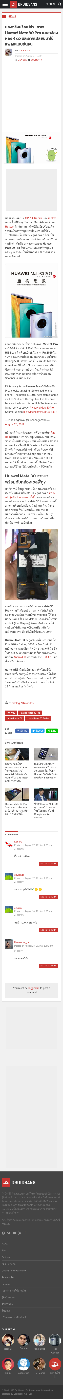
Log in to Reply (48, 864)
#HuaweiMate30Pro (42, 407)
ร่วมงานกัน (7, 1304)
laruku (8, 1372)
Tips (4, 1250)
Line (53, 730)
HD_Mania (39, 1372)
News (12, 16)
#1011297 (19, 882)
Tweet (39, 730)
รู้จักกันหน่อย (8, 1297)
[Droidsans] (23, 4)
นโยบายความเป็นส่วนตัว (15, 1317)
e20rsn (18, 908)
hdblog (16, 703)
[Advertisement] (31, 98)
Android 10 (20, 657)
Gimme (24, 1348)
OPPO (29, 218)
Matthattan (24, 50)
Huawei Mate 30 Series (38, 718)
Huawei (9, 226)
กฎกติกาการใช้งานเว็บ (14, 1290)
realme (52, 218)
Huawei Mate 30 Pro (30, 713)
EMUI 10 (48, 657)
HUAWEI (11, 713)
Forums (6, 1284)
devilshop (19, 874)
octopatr (8, 1348)
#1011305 (19, 915)
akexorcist (23, 1372)
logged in (33, 988)
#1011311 (18, 951)
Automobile (8, 1277)
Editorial (6, 1257)
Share (23, 730)
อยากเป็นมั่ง (55, 1374)
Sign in (50, 4)
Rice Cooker (55, 1350)
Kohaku (18, 841)
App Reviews (8, 1263)
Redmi (38, 218)
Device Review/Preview (14, 1270)
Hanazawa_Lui (22, 942)
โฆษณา (6, 1310)
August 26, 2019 (15, 424)
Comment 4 (36, 60)
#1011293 (19, 849)
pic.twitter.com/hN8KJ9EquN (40, 411)
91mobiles (27, 703)
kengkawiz (39, 1348)
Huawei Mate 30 (14, 718)
